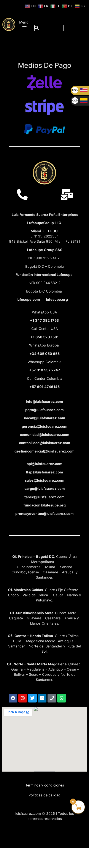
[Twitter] (32, 698)
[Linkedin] (42, 698)
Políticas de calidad (44, 795)
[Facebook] (13, 698)
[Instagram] (22, 698)
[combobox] (49, 28)
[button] (24, 27)
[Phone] (52, 698)
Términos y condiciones (44, 785)
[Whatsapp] (61, 698)
